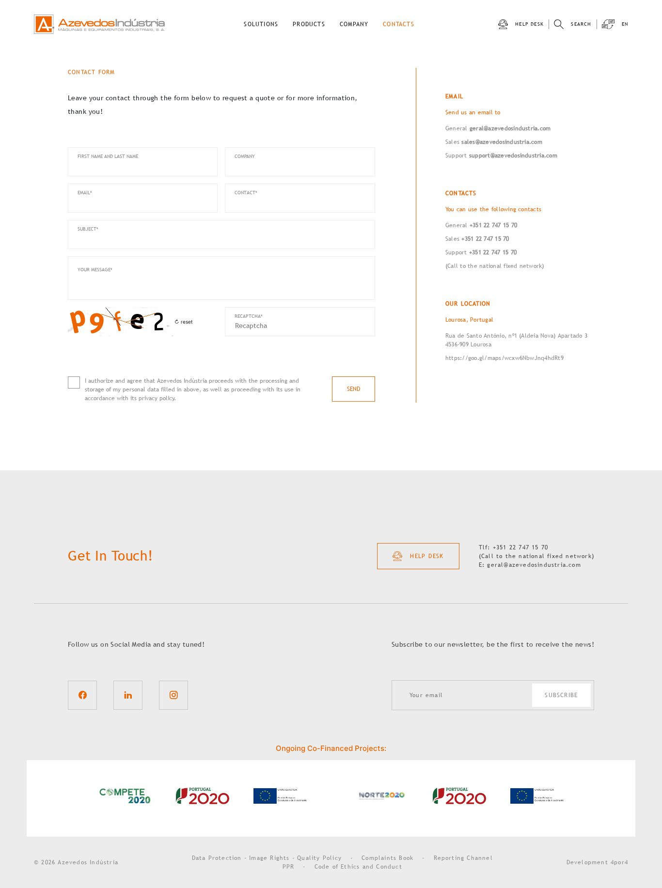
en (625, 24)
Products (309, 24)
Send (353, 389)
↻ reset (183, 322)
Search (581, 24)
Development (597, 862)
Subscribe (561, 695)
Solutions (261, 24)
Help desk (529, 24)
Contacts (398, 24)
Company (354, 24)
